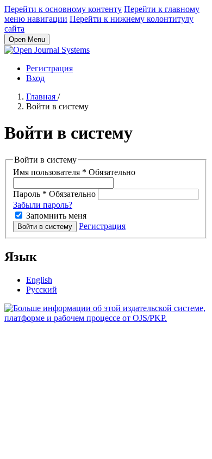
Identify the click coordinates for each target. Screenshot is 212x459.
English (39, 279)
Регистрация (49, 68)
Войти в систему (44, 226)
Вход (35, 78)
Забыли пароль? (42, 204)
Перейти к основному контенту (63, 9)
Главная (42, 96)
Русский (41, 289)
